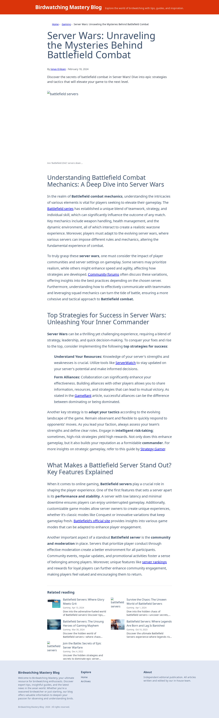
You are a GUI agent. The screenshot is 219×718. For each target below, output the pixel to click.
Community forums (103, 274)
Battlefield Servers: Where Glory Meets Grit (83, 602)
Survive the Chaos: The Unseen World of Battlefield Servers (146, 602)
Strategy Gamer (152, 449)
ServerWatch (125, 362)
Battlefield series (60, 208)
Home (55, 24)
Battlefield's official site (92, 521)
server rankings (154, 562)
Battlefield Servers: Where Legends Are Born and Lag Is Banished (149, 623)
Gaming (66, 24)
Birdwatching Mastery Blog (68, 7)
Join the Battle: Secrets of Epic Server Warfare (82, 645)
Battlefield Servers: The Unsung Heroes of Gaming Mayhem (83, 623)
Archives (86, 681)
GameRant (83, 395)
